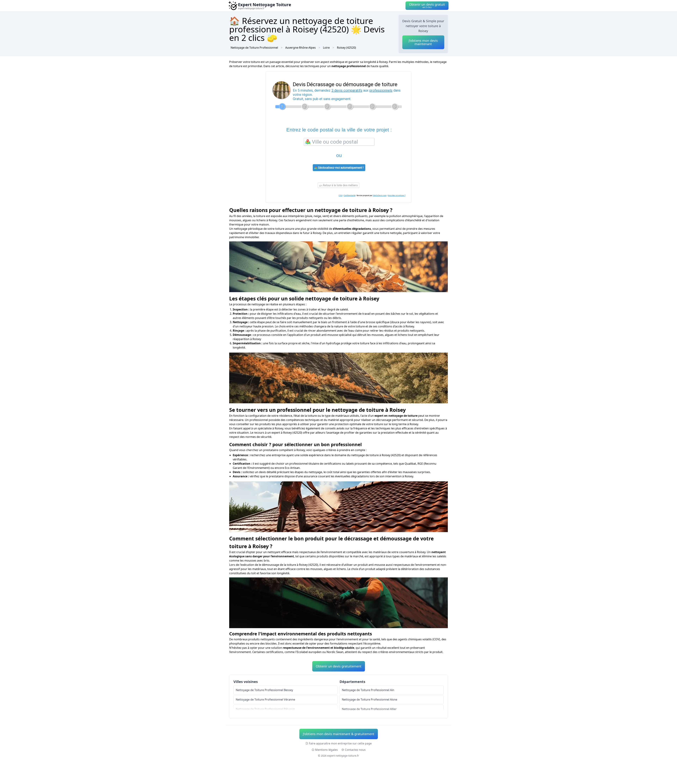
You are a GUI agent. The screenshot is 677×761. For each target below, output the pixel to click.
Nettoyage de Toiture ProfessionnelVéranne (265, 699)
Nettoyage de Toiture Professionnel (254, 48)
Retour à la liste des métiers (340, 185)
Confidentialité (349, 195)
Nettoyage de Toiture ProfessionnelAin (368, 690)
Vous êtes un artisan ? (396, 195)
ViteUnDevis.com (379, 195)
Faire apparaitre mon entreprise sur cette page (340, 743)
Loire (326, 48)
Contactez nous (355, 750)
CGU (340, 195)
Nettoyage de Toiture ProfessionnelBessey (264, 690)
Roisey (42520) (346, 48)
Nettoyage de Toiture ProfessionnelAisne (369, 699)
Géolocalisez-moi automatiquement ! (340, 167)
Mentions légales (326, 750)
